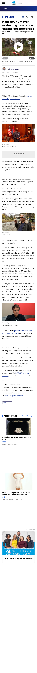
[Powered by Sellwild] (32, 529)
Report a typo (7, 402)
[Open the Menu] (3, 2)
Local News (8, 17)
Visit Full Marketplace (28, 415)
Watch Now (31, 3)
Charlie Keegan (14, 69)
